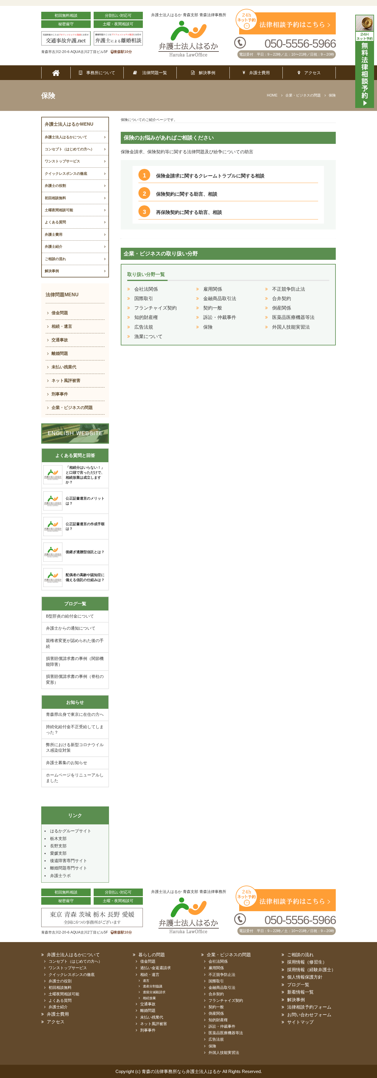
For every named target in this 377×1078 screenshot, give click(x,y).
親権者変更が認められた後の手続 (75, 643)
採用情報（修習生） (307, 961)
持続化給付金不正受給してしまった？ (75, 729)
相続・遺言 (62, 326)
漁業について (148, 336)
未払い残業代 (64, 367)
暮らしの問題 (151, 954)
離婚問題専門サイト (68, 868)
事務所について (98, 72)
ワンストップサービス (62, 161)
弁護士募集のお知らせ (66, 762)
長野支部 (58, 846)
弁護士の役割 (55, 186)
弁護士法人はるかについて (66, 137)
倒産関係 (281, 307)
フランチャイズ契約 (155, 307)
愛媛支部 (58, 853)
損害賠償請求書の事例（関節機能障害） (75, 661)
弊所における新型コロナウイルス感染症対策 (75, 747)
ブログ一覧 (298, 984)
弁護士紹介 (53, 246)
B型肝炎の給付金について (70, 616)
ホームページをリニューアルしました (75, 778)
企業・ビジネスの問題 (72, 407)
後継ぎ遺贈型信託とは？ (85, 552)
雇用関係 (212, 289)
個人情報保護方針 (305, 976)
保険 (208, 327)
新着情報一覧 (300, 991)
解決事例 (205, 72)
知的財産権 (146, 317)
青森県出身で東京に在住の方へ (75, 714)
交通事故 (60, 339)
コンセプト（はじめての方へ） (69, 149)
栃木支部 (58, 838)
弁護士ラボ (60, 875)
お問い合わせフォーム (309, 1014)
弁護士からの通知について (70, 628)
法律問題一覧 (152, 72)
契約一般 (212, 307)
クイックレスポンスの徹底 (66, 174)
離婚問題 (60, 353)
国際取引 (143, 298)
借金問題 (60, 312)
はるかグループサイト (70, 831)
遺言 (146, 980)
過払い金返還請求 (155, 968)
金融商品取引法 (219, 298)
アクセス (310, 72)
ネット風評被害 (66, 380)
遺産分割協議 (152, 986)
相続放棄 (149, 998)
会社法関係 (146, 289)
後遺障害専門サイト (68, 860)
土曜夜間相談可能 (59, 210)
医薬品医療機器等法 (293, 317)
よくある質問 (55, 222)
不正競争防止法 (288, 289)
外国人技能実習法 (291, 327)
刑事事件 (60, 394)
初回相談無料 (55, 198)
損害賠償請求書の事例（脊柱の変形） (75, 679)
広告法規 (143, 327)
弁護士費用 (257, 72)
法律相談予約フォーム (309, 1006)
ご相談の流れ (55, 259)
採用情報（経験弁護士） (311, 969)
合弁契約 (281, 298)
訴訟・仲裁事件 (219, 317)
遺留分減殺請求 (154, 992)
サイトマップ (300, 1021)
